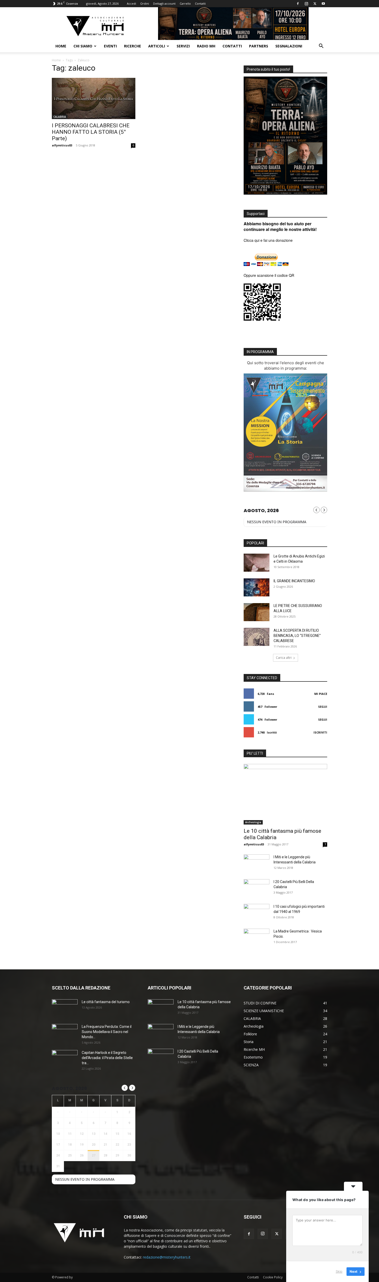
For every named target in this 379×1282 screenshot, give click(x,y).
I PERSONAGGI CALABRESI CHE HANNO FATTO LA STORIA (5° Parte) (90, 131)
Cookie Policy (273, 1277)
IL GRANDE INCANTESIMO (294, 581)
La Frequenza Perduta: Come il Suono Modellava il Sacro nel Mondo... (106, 1032)
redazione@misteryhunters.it (167, 1257)
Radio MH (206, 46)
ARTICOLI (156, 46)
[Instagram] (306, 3)
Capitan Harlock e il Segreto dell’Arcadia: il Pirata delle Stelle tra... (107, 1058)
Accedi (131, 3)
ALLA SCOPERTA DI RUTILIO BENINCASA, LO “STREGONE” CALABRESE (297, 635)
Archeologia (253, 822)
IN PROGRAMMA (260, 352)
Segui (322, 707)
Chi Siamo (82, 46)
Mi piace (320, 694)
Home (60, 46)
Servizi (183, 46)
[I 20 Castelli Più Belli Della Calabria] (256, 888)
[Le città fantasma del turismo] (65, 1008)
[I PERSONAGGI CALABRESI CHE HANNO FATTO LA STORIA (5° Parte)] (93, 98)
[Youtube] (323, 3)
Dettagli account (164, 3)
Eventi (110, 46)
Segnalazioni (288, 46)
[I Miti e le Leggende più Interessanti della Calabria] (256, 863)
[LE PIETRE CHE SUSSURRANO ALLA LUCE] (256, 612)
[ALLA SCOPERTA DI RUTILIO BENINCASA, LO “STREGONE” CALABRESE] (256, 637)
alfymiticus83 (62, 145)
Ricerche (132, 46)
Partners (258, 46)
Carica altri (284, 657)
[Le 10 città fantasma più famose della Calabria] (285, 794)
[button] (321, 46)
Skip (339, 1271)
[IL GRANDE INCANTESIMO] (256, 587)
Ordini (144, 3)
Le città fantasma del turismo (106, 1002)
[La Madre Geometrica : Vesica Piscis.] (256, 938)
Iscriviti (320, 732)
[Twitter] (315, 3)
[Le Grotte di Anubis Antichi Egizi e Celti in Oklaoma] (256, 563)
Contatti (200, 3)
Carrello (185, 3)
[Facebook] (298, 3)
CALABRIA (59, 117)
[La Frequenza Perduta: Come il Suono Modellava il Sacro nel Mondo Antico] (65, 1033)
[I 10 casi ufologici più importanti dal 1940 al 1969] (256, 913)
